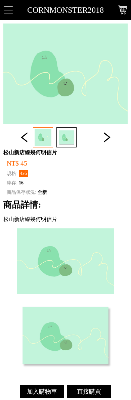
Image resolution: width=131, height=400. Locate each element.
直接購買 (89, 391)
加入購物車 (42, 391)
